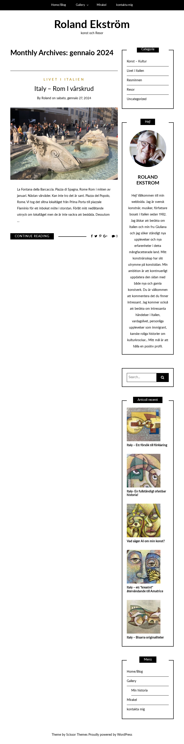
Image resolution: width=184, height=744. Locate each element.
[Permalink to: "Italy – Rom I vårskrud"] (64, 143)
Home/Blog (58, 5)
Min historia (139, 690)
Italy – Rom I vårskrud (64, 89)
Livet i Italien (64, 79)
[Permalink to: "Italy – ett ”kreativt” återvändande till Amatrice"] (143, 566)
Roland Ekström (92, 24)
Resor (131, 89)
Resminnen (134, 80)
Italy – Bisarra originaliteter (145, 637)
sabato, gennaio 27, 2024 (74, 98)
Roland (46, 98)
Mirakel (101, 5)
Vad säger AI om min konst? (146, 541)
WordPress (124, 734)
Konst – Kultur (137, 61)
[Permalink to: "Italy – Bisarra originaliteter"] (143, 616)
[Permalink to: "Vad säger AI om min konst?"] (143, 520)
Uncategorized (137, 99)
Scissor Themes (77, 734)
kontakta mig (124, 5)
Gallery (80, 5)
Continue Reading (32, 236)
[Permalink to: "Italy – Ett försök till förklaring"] (143, 424)
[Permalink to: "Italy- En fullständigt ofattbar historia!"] (143, 470)
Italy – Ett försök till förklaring (147, 445)
